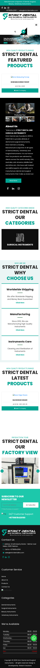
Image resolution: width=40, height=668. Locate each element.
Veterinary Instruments (10, 615)
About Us (5, 580)
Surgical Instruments (9, 608)
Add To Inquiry (20, 90)
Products (5, 583)
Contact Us (6, 587)
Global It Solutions (25, 666)
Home (4, 576)
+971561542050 (11, 10)
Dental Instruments (8, 605)
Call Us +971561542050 (12, 549)
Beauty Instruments (9, 612)
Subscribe (31, 505)
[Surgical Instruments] (20, 239)
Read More (13, 181)
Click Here (20, 303)
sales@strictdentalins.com (28, 10)
